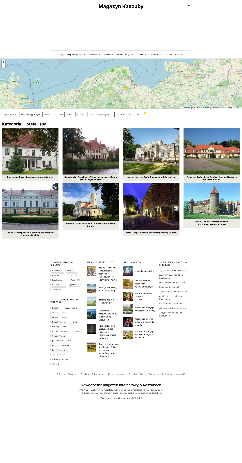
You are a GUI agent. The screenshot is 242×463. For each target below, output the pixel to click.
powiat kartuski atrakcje (62, 340)
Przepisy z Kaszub (137, 374)
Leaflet (188, 108)
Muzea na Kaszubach (169, 287)
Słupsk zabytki (58, 354)
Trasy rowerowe (123, 114)
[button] (112, 70)
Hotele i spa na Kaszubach (172, 282)
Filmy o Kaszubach (117, 374)
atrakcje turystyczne (60, 345)
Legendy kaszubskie (144, 271)
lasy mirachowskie (59, 350)
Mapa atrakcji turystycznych (71, 54)
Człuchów (58, 285)
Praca (177, 54)
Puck (71, 271)
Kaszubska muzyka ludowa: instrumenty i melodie (145, 322)
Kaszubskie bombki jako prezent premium (144, 296)
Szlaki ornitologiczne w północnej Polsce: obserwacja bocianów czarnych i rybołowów (108, 350)
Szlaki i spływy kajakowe (100, 114)
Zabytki (137, 114)
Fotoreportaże (99, 374)
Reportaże (73, 374)
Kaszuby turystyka (60, 331)
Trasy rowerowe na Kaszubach (174, 291)
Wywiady (85, 374)
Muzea (70, 114)
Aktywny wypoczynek (31, 114)
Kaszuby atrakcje (71, 308)
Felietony (61, 374)
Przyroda (140, 54)
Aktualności (93, 54)
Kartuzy (57, 271)
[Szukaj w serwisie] (189, 6)
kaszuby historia (59, 317)
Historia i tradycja (124, 54)
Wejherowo (58, 289)
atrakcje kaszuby (59, 312)
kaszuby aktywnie (59, 322)
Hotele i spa (50, 114)
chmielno (76, 331)
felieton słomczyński (60, 359)
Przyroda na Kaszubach (170, 303)
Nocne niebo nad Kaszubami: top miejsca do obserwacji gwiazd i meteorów (107, 332)
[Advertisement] (121, 31)
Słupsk (73, 275)
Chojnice (57, 275)
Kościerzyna (59, 280)
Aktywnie (108, 54)
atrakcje (55, 364)
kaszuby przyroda (59, 326)
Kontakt (168, 54)
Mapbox (238, 108)
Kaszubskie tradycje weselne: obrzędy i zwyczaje (144, 334)
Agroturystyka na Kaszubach (173, 270)
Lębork (74, 285)
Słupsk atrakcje (58, 336)
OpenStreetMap (205, 108)
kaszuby (55, 308)
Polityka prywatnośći (175, 374)
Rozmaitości (155, 54)
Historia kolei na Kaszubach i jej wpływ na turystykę (144, 283)
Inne (62, 114)
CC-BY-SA (224, 108)
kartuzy (75, 322)
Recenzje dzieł (156, 374)
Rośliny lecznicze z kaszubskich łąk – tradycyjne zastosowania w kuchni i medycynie (107, 273)
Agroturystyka (10, 114)
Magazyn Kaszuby (121, 6)
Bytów (75, 280)
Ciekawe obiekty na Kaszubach (174, 308)
